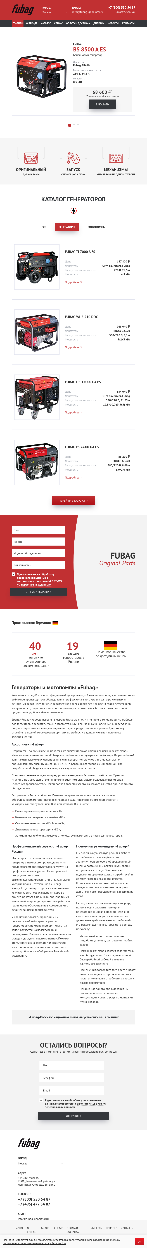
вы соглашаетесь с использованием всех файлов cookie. (61, 1241)
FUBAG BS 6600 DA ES (82, 447)
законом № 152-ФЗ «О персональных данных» (39, 582)
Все (44, 227)
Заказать (102, 104)
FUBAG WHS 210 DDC (81, 316)
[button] (69, 125)
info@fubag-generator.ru (87, 12)
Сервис (58, 23)
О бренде (31, 23)
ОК (139, 1241)
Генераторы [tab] (67, 227)
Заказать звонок (125, 12)
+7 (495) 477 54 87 (34, 1204)
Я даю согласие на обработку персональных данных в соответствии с (39, 579)
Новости (113, 23)
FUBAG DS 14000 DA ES (83, 382)
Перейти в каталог (72, 500)
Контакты (128, 23)
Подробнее (72, 282)
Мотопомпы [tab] (96, 227)
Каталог (46, 23)
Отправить (73, 1115)
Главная (18, 23)
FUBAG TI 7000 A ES (80, 251)
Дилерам (98, 23)
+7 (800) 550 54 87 (121, 7)
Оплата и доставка (78, 23)
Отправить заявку (38, 591)
